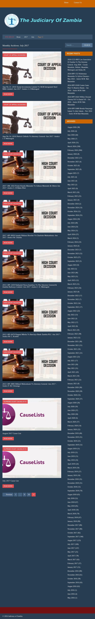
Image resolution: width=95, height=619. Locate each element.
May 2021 (71, 368)
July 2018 (71, 498)
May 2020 (71, 414)
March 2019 (72, 468)
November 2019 (73, 437)
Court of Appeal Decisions (15, 55)
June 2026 (71, 135)
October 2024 (72, 211)
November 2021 (73, 345)
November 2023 (73, 253)
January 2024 (72, 246)
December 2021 (73, 341)
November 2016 (73, 575)
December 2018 (73, 479)
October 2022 (72, 303)
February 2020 (73, 426)
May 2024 (71, 231)
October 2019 (72, 441)
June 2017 (71, 548)
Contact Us (78, 2)
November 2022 (73, 299)
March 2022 (72, 330)
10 (29, 494)
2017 (26, 37)
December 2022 (73, 296)
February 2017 (73, 563)
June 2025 (71, 181)
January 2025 (72, 200)
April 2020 (71, 418)
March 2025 (72, 192)
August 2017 (72, 540)
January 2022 (72, 338)
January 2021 (72, 384)
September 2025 (73, 169)
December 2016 (73, 571)
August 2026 (72, 127)
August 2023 (72, 265)
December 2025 (73, 158)
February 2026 (73, 150)
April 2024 (71, 234)
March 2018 (72, 514)
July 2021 (71, 361)
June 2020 (71, 410)
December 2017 (73, 525)
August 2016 (72, 586)
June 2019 (71, 456)
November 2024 (73, 208)
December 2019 (73, 433)
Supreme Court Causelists (15, 402)
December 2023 (73, 250)
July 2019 (71, 452)
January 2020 (72, 429)
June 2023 (71, 273)
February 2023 (73, 288)
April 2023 (71, 280)
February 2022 (73, 334)
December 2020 (73, 387)
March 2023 (72, 284)
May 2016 (71, 598)
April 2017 (71, 556)
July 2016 (71, 590)
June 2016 (71, 594)
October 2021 (72, 349)
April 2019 (71, 464)
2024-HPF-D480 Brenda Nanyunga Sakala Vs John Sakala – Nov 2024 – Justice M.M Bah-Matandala (80, 111)
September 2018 (73, 491)
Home (66, 2)
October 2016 (72, 579)
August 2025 (72, 173)
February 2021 (73, 380)
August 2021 (72, 357)
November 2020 (73, 391)
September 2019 (73, 445)
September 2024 (73, 215)
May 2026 (71, 139)
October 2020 (72, 395)
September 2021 (73, 353)
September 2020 (73, 399)
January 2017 (72, 567)
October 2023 (72, 257)
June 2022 (71, 318)
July (32, 37)
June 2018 (71, 502)
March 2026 (72, 146)
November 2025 (73, 162)
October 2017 (72, 533)
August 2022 (72, 311)
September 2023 (73, 261)
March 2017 (72, 560)
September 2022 (73, 307)
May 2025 (71, 185)
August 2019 (72, 449)
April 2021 (71, 372)
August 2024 (72, 219)
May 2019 (71, 460)
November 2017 (73, 529)
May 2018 (71, 506)
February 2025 (73, 196)
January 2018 (72, 521)
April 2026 (71, 143)
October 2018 (72, 487)
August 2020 (72, 403)
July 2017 (71, 544)
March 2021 (72, 376)
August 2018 (72, 494)
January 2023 (72, 292)
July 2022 (71, 315)
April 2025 (71, 188)
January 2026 (72, 154)
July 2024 (71, 223)
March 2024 (72, 238)
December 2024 (73, 204)
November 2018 (73, 483)
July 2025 (71, 177)
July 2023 (71, 269)
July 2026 (71, 131)
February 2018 (73, 517)
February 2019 (73, 472)
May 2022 (71, 322)
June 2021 (71, 364)
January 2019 (72, 475)
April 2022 (71, 326)
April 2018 (71, 510)
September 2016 (73, 582)
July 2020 (71, 406)
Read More (8, 94)
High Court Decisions (13, 154)
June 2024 (71, 227)
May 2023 (71, 276)
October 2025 (72, 165)
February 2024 (73, 242)
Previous (9, 494)
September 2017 (73, 537)
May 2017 (71, 552)
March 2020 (72, 422)
